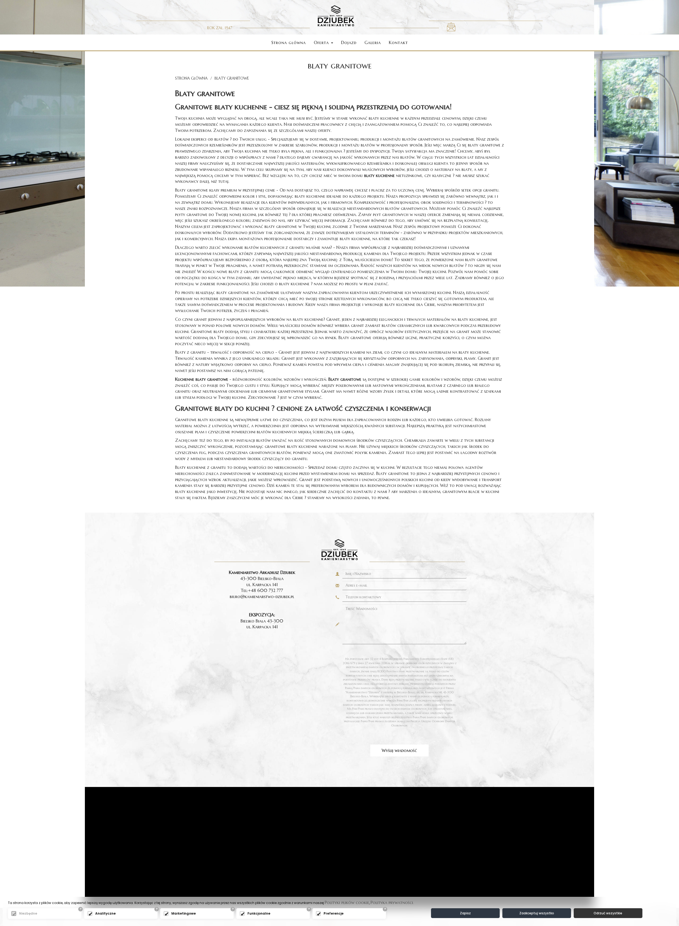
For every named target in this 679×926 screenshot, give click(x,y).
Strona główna (288, 42)
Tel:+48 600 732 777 (262, 590)
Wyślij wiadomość (399, 750)
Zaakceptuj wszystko (536, 913)
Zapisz (465, 913)
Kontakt (398, 42)
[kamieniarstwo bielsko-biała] (336, 15)
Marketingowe (183, 913)
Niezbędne (28, 913)
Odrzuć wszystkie (608, 913)
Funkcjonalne (258, 913)
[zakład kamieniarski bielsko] (451, 26)
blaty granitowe (232, 78)
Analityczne (105, 913)
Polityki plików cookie (347, 902)
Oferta (322, 42)
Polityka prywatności (392, 902)
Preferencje (333, 913)
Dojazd (348, 42)
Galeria (372, 42)
